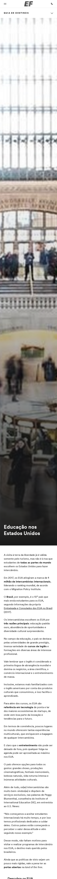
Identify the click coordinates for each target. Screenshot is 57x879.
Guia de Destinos (16, 12)
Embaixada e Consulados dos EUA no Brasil (28, 608)
